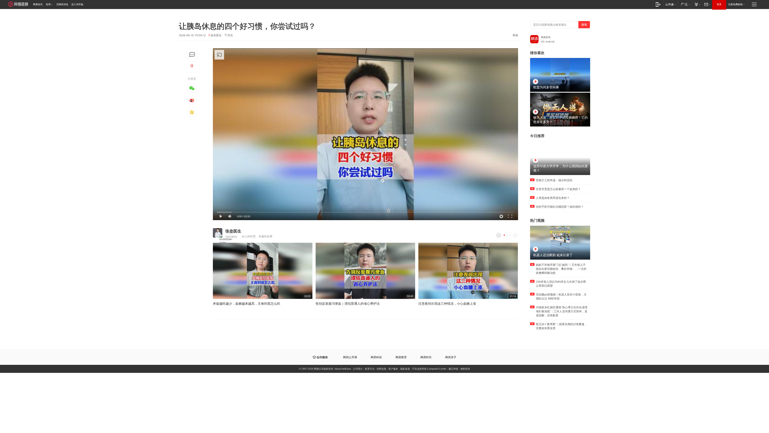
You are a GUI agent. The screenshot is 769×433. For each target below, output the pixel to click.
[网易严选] (685, 4)
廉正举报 (453, 368)
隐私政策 (405, 368)
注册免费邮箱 (735, 4)
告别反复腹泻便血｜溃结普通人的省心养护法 (348, 303)
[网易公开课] (670, 4)
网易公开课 (350, 357)
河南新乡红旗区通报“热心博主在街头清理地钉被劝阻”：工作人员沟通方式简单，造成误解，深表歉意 (561, 311)
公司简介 (358, 368)
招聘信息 (381, 368)
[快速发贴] (191, 54)
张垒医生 (216, 35)
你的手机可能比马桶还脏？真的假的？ (560, 206)
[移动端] (658, 4)
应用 (48, 4)
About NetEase (342, 368)
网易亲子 (450, 357)
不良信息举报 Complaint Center (429, 368)
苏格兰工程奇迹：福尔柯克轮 (554, 180)
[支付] (697, 4)
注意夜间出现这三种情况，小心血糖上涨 (447, 303)
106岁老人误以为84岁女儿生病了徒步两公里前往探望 (561, 283)
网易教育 (401, 357)
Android (550, 41)
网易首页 (38, 4)
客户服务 (393, 368)
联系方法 (369, 368)
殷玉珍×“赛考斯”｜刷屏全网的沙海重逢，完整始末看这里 (561, 326)
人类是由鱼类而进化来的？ (553, 197)
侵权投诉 (465, 368)
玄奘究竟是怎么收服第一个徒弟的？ (558, 189)
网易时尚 (426, 357)
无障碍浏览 (62, 4)
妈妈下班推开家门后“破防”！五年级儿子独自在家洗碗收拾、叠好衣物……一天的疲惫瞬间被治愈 (561, 268)
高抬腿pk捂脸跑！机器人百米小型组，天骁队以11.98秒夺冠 (561, 296)
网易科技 (376, 357)
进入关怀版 (77, 4)
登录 (719, 4)
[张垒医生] (217, 233)
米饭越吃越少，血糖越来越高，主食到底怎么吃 (246, 303)
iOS (543, 41)
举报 (515, 35)
